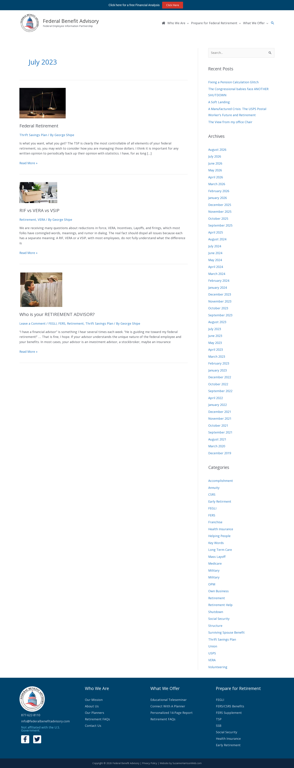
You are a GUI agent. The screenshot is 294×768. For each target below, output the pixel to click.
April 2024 (215, 267)
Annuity (213, 488)
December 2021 (219, 412)
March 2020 (216, 446)
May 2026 (215, 170)
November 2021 (219, 418)
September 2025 (220, 225)
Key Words (216, 543)
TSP (219, 719)
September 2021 (220, 432)
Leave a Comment (32, 323)
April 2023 (215, 349)
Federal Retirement (38, 126)
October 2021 (218, 425)
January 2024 (217, 287)
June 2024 (215, 253)
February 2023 (218, 363)
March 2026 (216, 184)
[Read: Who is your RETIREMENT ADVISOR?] (40, 289)
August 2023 (217, 322)
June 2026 (215, 163)
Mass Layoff (216, 557)
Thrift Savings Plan (33, 135)
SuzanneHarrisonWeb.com (187, 763)
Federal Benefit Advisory (71, 21)
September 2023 (220, 315)
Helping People (219, 536)
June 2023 (215, 336)
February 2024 (218, 280)
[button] (272, 23)
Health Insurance (220, 529)
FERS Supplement (229, 713)
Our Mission (94, 700)
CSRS (211, 494)
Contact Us (93, 726)
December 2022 (219, 377)
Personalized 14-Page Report (171, 713)
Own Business (218, 591)
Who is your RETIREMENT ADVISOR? (57, 314)
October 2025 (218, 218)
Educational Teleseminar (168, 700)
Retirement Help (220, 605)
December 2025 (219, 205)
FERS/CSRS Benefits (230, 706)
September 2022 (220, 391)
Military (213, 570)
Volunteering (217, 667)
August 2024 (217, 239)
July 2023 (214, 329)
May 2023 (215, 343)
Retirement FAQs (97, 719)
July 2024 (214, 246)
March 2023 (216, 356)
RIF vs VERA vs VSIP (39, 210)
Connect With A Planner (167, 706)
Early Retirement (228, 745)
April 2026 (215, 177)
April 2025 (215, 232)
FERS (61, 323)
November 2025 (219, 212)
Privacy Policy (149, 763)
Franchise (215, 522)
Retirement (27, 220)
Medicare (215, 563)
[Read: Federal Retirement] (42, 103)
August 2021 (217, 439)
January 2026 (217, 198)
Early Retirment (219, 501)
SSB (218, 726)
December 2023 (219, 294)
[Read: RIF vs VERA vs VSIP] (38, 192)
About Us (92, 706)
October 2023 (218, 308)
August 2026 (217, 150)
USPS (212, 653)
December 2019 (219, 453)
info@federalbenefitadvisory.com (45, 721)
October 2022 (218, 384)
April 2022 (215, 398)
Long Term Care (220, 550)
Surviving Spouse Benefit (226, 632)
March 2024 (216, 274)
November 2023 (219, 301)
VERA (41, 220)
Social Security (219, 619)
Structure (215, 626)
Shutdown (215, 612)
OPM (211, 584)
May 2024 (215, 260)
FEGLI (52, 323)
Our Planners (94, 713)
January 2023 (217, 370)
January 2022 (217, 405)
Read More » (28, 163)
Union (212, 646)
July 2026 (214, 156)
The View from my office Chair (230, 122)
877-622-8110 (30, 715)
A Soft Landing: (219, 102)
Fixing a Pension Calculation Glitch (233, 82)
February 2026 (218, 191)
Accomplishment (220, 481)
